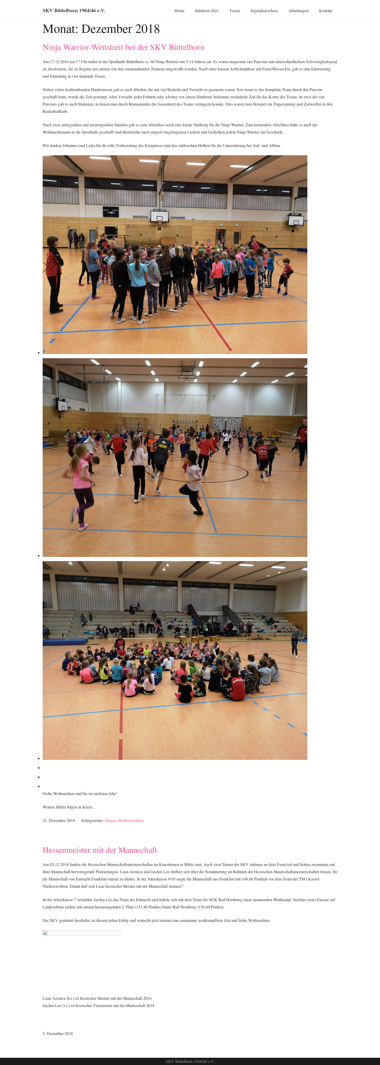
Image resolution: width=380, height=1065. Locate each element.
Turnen (110, 820)
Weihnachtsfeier (131, 820)
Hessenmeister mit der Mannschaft (100, 849)
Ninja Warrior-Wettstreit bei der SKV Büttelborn (123, 46)
